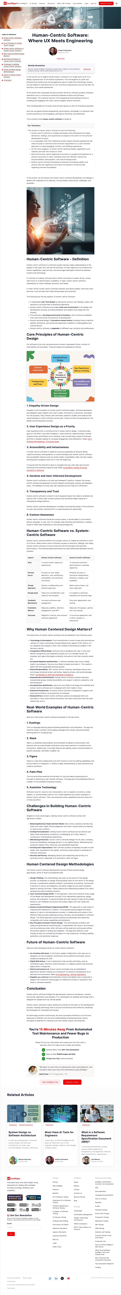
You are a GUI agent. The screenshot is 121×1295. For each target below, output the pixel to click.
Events (97, 1206)
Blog (75, 1200)
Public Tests (57, 1247)
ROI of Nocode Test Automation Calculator (103, 1259)
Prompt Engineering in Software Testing (60, 1207)
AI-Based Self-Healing (60, 1221)
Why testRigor (58, 1186)
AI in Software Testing (60, 1197)
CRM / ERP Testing (63, 3)
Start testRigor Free (50, 1082)
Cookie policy (11, 1281)
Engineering (60, 58)
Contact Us (78, 1193)
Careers (76, 1189)
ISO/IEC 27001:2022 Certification (81, 1219)
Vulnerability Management (83, 1214)
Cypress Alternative (60, 1236)
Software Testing (101, 1210)
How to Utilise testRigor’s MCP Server (104, 1246)
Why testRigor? (22, 3)
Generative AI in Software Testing (62, 1201)
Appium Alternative (59, 1232)
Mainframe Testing (101, 1221)
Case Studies (77, 3)
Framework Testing (102, 1217)
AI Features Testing (59, 1217)
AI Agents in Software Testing (60, 1212)
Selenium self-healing (102, 1232)
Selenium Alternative (60, 1228)
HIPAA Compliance (80, 1224)
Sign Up (93, 3)
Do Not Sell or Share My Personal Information (21, 1284)
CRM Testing (99, 1228)
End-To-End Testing (102, 1213)
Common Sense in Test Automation (103, 1236)
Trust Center (11, 1288)
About (76, 1182)
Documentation (100, 1191)
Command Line (100, 1241)
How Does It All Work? (60, 1224)
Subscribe (87, 69)
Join (11, 1234)
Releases (98, 1202)
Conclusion (7, 80)
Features (42, 3)
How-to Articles (100, 1199)
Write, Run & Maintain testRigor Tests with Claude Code (102, 1252)
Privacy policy (27, 1278)
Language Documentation (104, 1195)
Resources (51, 3)
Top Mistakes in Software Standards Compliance (54, 675)
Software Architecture (26, 1125)
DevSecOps (78, 1211)
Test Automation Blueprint (104, 1264)
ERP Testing (99, 1224)
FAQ (96, 1188)
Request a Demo (106, 3)
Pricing (55, 1182)
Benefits (55, 1193)
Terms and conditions (13, 1278)
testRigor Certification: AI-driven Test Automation (104, 1183)
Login (86, 3)
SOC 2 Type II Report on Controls (82, 1228)
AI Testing (33, 3)
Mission (76, 1186)
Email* (9, 1223)
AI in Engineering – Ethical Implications (71, 974)
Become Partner (79, 1197)
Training (98, 1267)
